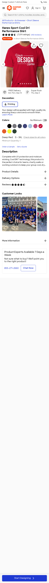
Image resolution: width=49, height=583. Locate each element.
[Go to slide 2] (20, 84)
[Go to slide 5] (27, 84)
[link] (14, 8)
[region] (24, 214)
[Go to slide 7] (31, 84)
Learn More (7, 115)
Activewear (20, 20)
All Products (7, 20)
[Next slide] (46, 64)
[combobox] (24, 15)
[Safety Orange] (4, 131)
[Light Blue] (30, 126)
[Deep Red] (40, 126)
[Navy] (20, 126)
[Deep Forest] (14, 131)
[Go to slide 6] (29, 84)
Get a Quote (22, 147)
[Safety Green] (9, 131)
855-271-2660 (11, 268)
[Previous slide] (3, 64)
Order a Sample (8, 147)
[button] (34, 45)
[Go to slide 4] (25, 84)
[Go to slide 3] (22, 84)
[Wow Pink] (35, 126)
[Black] (9, 126)
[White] (4, 126)
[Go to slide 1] (18, 84)
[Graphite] (14, 126)
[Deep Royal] (25, 126)
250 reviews (36, 35)
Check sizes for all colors (34, 137)
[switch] (45, 120)
